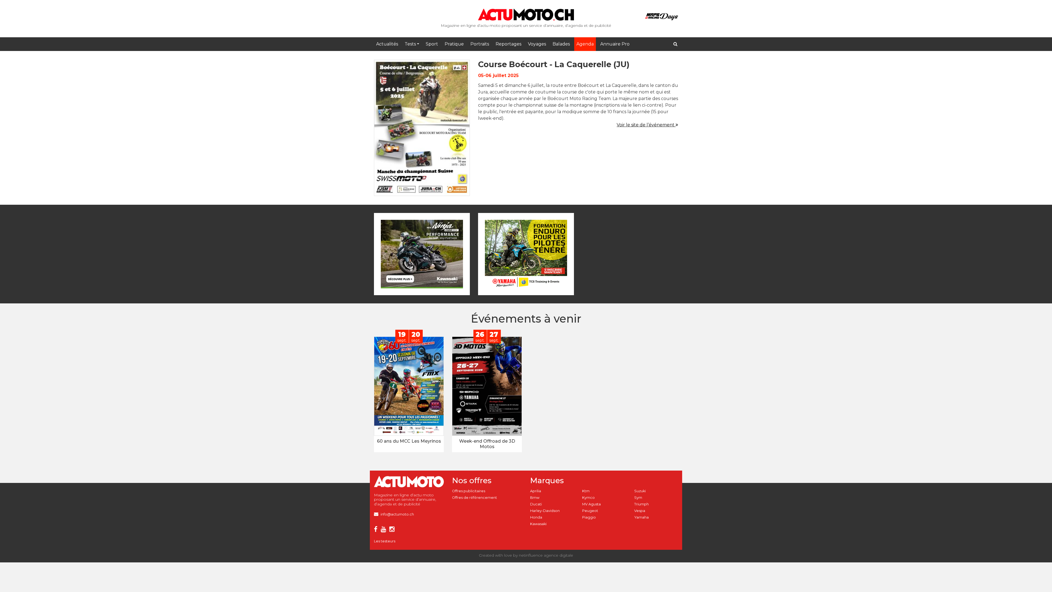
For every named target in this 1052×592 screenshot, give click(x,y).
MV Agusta (591, 504)
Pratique (454, 44)
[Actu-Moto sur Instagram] (393, 530)
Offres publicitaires (468, 491)
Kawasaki (538, 524)
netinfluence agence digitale (546, 555)
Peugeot (590, 511)
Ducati (536, 504)
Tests (410, 44)
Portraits (479, 44)
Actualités (387, 44)
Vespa (639, 511)
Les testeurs (384, 541)
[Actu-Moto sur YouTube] (384, 530)
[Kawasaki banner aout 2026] (422, 253)
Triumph (641, 504)
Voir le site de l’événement (646, 124)
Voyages (537, 44)
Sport (432, 44)
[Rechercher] (675, 44)
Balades (561, 44)
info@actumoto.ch (397, 514)
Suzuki (640, 491)
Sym (638, 498)
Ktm (586, 491)
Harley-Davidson (545, 511)
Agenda (585, 44)
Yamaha (641, 517)
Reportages (508, 44)
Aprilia (535, 491)
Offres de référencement (474, 498)
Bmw (534, 498)
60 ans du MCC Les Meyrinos (409, 441)
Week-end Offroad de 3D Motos (487, 444)
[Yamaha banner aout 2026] (526, 253)
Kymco (588, 498)
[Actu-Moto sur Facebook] (377, 530)
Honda (536, 517)
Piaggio (589, 517)
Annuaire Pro (615, 44)
